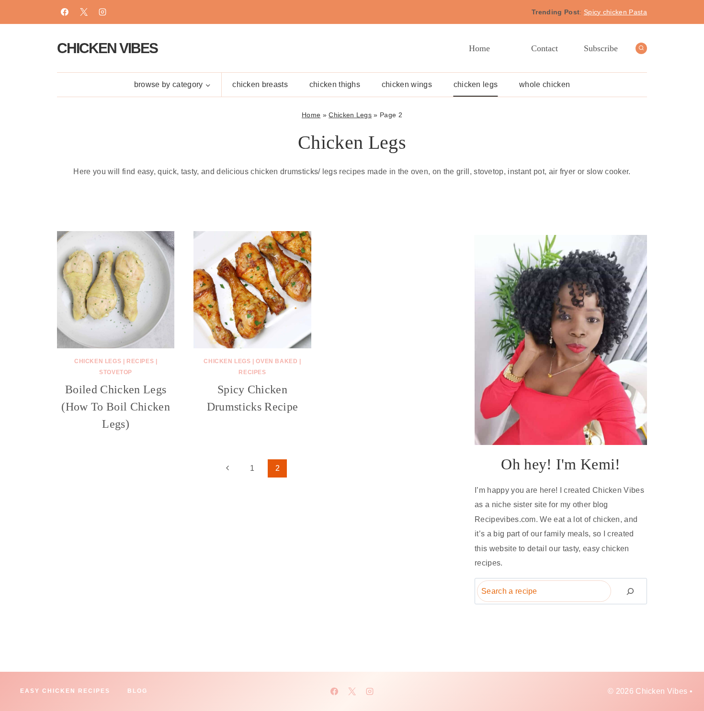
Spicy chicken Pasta (615, 12)
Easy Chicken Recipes (65, 691)
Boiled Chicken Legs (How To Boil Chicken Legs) (115, 406)
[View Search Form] (641, 48)
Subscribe (601, 48)
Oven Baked (276, 361)
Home (479, 48)
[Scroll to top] (682, 674)
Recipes (140, 361)
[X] (83, 12)
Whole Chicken (544, 84)
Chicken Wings (407, 84)
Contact (544, 48)
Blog (137, 691)
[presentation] (115, 289)
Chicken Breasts (260, 84)
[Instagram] (102, 12)
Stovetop (115, 372)
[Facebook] (64, 12)
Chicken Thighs (334, 84)
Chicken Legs (476, 84)
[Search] (630, 591)
